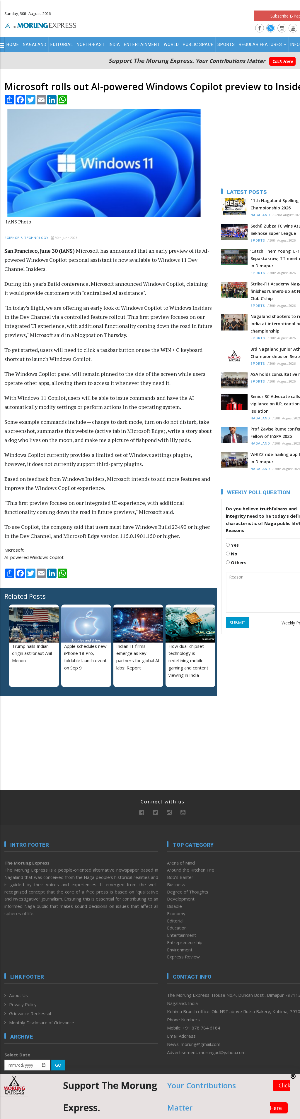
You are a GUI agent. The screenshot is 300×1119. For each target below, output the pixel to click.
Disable (174, 906)
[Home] (40, 24)
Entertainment (142, 44)
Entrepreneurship (184, 942)
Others (238, 562)
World (171, 44)
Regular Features (260, 44)
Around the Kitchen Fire (190, 870)
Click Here (282, 61)
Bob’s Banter (180, 877)
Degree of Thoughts (187, 892)
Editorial (61, 44)
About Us (18, 995)
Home (12, 44)
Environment (179, 950)
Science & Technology (26, 238)
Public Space (198, 44)
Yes (234, 545)
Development (181, 899)
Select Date (17, 1055)
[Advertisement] (41, 738)
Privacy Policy (23, 1004)
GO (58, 1065)
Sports (226, 44)
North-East (91, 44)
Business (176, 884)
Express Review (183, 957)
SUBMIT (238, 622)
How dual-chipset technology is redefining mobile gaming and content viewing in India (188, 660)
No (233, 554)
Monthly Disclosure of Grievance (41, 1022)
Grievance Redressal (30, 1013)
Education (177, 928)
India (114, 44)
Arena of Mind (181, 863)
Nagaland (35, 44)
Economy (176, 913)
